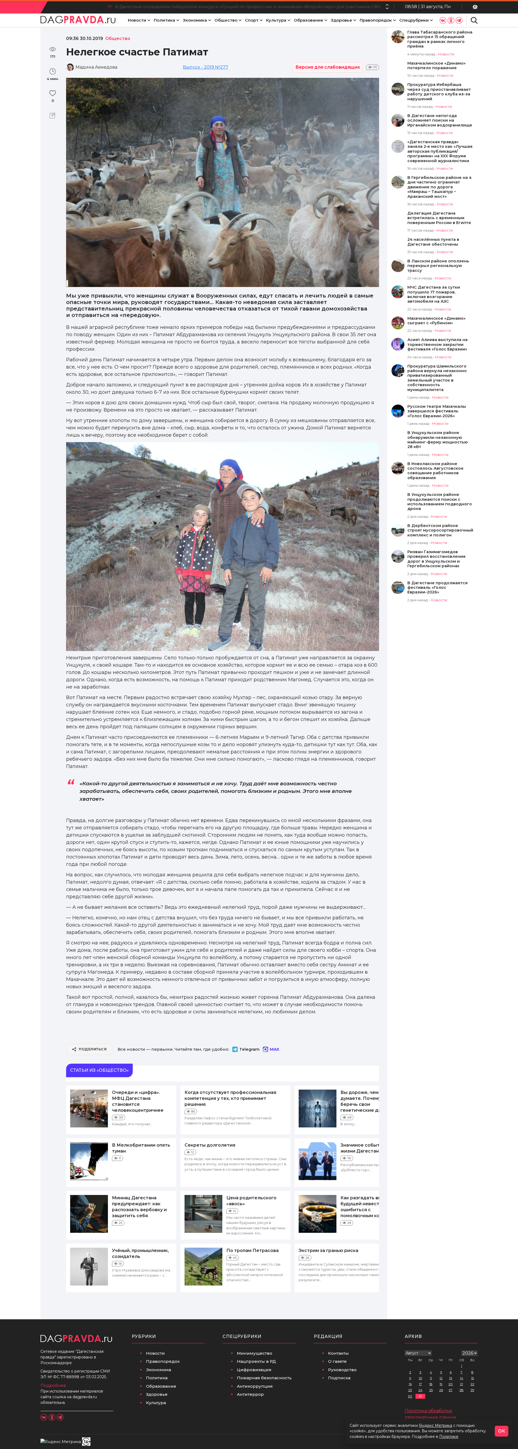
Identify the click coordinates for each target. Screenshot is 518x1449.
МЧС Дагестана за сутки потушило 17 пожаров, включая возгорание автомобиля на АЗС (433, 294)
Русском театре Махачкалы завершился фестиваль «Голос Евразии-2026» (436, 411)
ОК (501, 1431)
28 (461, 1390)
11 (431, 1378)
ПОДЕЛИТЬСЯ (93, 1049)
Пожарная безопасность (264, 1377)
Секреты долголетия (210, 1145)
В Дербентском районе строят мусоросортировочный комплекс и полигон (440, 530)
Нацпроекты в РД (256, 1361)
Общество (225, 20)
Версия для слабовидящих (327, 67)
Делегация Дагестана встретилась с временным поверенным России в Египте (439, 218)
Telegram (249, 1049)
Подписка (339, 1377)
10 (420, 1378)
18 (430, 1384)
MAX (274, 1049)
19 (440, 1384)
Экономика (195, 20)
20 (450, 1384)
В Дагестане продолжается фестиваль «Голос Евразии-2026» (437, 588)
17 (420, 1384)
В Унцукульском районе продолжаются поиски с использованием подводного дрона (439, 501)
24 (420, 1390)
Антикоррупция (255, 1386)
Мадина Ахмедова (96, 67)
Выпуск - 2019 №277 (205, 67)
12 (440, 1378)
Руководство (342, 1369)
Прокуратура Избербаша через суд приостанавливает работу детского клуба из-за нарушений (439, 91)
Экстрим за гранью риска (328, 1250)
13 (450, 1378)
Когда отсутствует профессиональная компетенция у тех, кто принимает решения (230, 1098)
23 (410, 1390)
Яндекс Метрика (435, 1425)
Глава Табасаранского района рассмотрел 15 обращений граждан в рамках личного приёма (439, 39)
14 (461, 1378)
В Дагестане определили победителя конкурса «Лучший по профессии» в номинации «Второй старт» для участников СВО (247, 6)
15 (472, 1378)
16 (410, 1384)
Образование (308, 20)
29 (472, 1390)
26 (441, 1390)
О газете (337, 1361)
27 (450, 1390)
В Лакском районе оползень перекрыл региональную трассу (438, 266)
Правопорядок (376, 20)
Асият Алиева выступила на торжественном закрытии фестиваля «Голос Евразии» (437, 345)
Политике (448, 1436)
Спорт (251, 20)
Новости (137, 20)
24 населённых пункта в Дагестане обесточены (433, 241)
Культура (276, 20)
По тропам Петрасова (252, 1250)
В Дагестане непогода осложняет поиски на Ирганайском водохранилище (439, 120)
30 (410, 1396)
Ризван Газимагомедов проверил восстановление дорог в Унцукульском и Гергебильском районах (436, 559)
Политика (164, 20)
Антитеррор (250, 1394)
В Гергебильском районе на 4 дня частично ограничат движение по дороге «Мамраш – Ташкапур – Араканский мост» (439, 187)
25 (431, 1390)
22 (472, 1384)
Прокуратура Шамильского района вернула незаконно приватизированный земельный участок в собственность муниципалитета (437, 378)
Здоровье (341, 20)
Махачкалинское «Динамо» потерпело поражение (436, 65)
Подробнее (53, 1385)
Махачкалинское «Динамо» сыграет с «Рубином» (436, 320)
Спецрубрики (414, 20)
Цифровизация (254, 1369)
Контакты (338, 1353)
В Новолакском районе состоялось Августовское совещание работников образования (435, 471)
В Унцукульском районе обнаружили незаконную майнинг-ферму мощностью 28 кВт (437, 439)
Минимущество (254, 1353)
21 (461, 1384)
